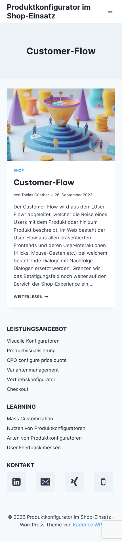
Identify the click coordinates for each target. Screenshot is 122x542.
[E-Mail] (45, 482)
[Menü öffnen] (110, 11)
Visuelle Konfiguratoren (33, 341)
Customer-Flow (44, 182)
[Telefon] (103, 482)
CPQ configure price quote (37, 360)
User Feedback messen (34, 447)
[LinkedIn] (16, 482)
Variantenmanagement (33, 370)
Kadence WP (87, 525)
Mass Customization (30, 418)
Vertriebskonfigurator (31, 379)
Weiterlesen (31, 296)
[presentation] (61, 124)
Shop (19, 170)
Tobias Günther (35, 195)
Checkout (17, 389)
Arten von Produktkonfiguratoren (44, 438)
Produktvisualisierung (31, 350)
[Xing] (74, 482)
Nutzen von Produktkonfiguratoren (46, 428)
